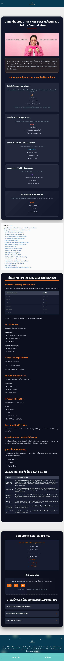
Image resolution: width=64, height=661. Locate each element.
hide (11, 225)
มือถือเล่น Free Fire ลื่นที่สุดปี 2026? (32, 613)
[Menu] (2, 3)
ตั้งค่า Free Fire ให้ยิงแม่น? (32, 620)
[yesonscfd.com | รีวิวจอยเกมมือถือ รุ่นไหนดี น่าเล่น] (32, 3)
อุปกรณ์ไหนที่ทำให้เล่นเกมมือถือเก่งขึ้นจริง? (32, 606)
